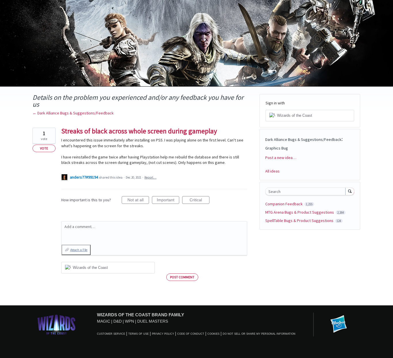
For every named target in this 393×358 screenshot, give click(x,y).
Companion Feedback (284, 203)
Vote (44, 148)
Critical (199, 201)
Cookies (213, 333)
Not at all (138, 201)
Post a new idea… (280, 157)
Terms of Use (138, 333)
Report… (150, 177)
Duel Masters (152, 321)
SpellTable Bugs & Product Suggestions (299, 220)
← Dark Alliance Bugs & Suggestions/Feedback (73, 113)
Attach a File (78, 250)
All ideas (272, 171)
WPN (129, 321)
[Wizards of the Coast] (56, 324)
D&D (117, 321)
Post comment (182, 277)
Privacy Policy (163, 333)
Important (168, 201)
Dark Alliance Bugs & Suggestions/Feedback (303, 139)
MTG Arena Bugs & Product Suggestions (300, 212)
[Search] (349, 191)
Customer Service (111, 333)
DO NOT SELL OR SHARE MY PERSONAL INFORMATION (259, 333)
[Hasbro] (338, 324)
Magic (103, 321)
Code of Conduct (190, 333)
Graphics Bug (276, 148)
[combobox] (307, 191)
